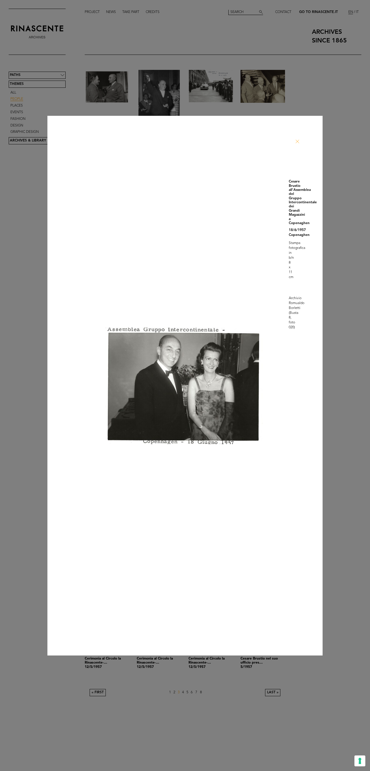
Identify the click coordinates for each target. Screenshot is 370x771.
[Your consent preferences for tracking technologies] (359, 760)
